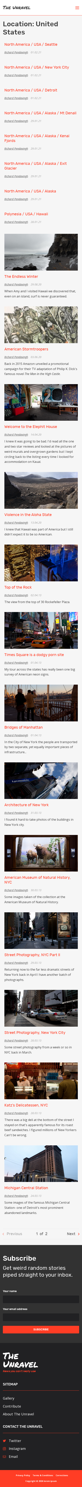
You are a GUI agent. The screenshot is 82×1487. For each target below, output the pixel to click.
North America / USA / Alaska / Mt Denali (40, 113)
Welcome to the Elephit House (30, 427)
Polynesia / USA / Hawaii (26, 214)
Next (71, 1234)
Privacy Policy (23, 1475)
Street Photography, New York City (34, 1033)
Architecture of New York (26, 805)
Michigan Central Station (26, 1188)
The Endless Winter (21, 277)
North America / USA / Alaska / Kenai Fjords (36, 138)
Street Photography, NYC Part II (32, 955)
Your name (10, 1291)
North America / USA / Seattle (30, 44)
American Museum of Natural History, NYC (37, 880)
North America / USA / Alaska (30, 191)
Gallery (8, 1398)
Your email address (15, 1309)
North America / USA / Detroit (30, 90)
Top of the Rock (18, 587)
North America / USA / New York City (36, 67)
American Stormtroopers (26, 349)
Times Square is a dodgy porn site (34, 655)
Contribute (12, 1406)
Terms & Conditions (43, 1475)
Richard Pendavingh (16, 52)
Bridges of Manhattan (23, 727)
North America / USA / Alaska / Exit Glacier (35, 166)
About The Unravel (18, 1414)
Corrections (62, 1475)
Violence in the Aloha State (28, 515)
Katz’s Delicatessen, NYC (26, 1105)
